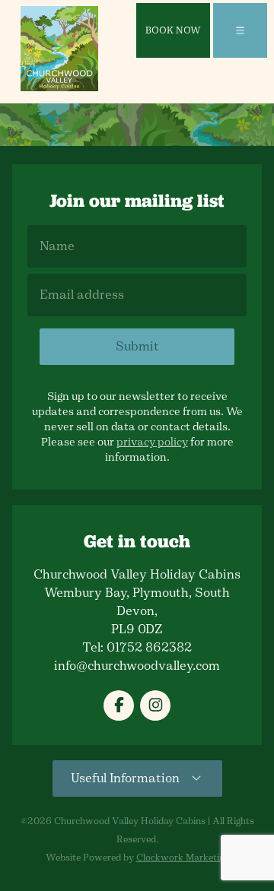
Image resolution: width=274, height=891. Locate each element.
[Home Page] (59, 48)
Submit (137, 346)
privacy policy (152, 442)
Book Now (173, 30)
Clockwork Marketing (182, 857)
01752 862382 (149, 647)
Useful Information (130, 778)
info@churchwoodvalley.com (137, 665)
